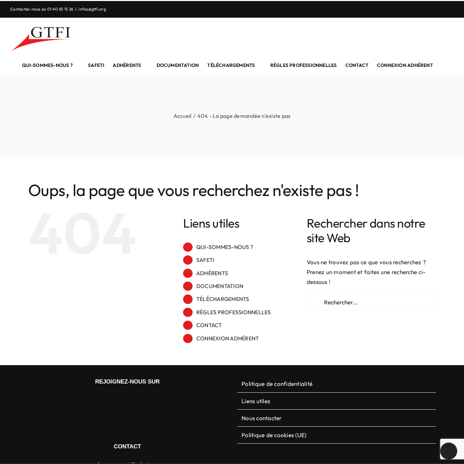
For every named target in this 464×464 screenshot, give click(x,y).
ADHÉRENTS (212, 273)
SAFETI (205, 259)
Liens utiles (256, 401)
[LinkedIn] (122, 399)
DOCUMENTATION (219, 286)
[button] (443, 65)
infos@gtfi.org (92, 9)
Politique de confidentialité (277, 383)
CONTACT (209, 325)
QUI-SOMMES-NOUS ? (224, 247)
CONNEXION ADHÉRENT (227, 338)
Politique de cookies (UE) (274, 435)
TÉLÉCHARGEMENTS (222, 299)
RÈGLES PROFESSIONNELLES (233, 312)
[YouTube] (133, 399)
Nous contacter (262, 418)
